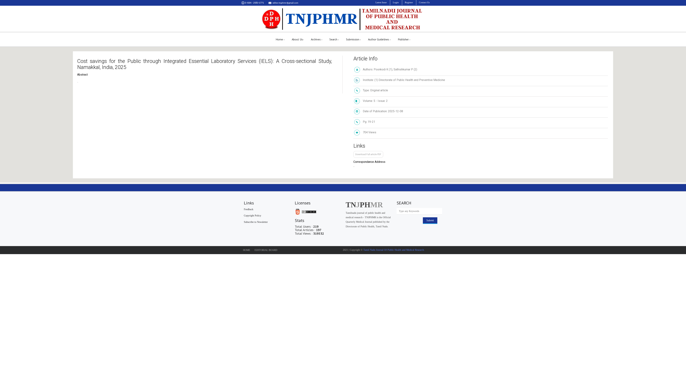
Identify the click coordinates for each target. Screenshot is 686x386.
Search (333, 39)
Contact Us (424, 2)
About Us (297, 39)
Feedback (248, 209)
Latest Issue (381, 2)
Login (396, 2)
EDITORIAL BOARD (266, 250)
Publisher (403, 39)
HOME (246, 250)
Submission (353, 39)
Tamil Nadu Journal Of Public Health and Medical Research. (394, 250)
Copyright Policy (252, 215)
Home (280, 39)
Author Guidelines (379, 39)
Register (409, 2)
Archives (316, 39)
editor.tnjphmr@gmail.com (285, 3)
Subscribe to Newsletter (256, 222)
